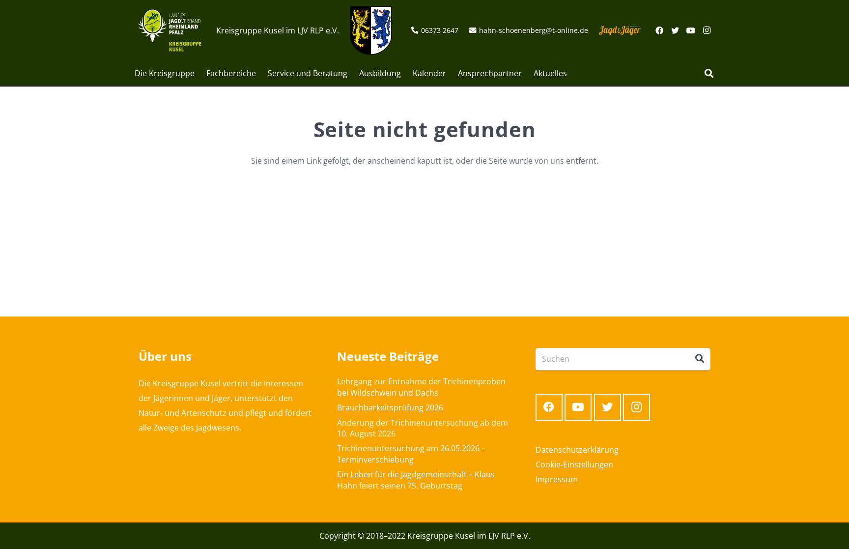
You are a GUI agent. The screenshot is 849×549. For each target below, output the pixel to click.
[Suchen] (709, 73)
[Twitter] (675, 30)
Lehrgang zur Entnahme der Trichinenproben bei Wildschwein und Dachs (421, 387)
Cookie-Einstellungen (574, 464)
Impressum (557, 479)
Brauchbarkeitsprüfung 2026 (390, 407)
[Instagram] (706, 30)
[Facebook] (659, 30)
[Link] (170, 30)
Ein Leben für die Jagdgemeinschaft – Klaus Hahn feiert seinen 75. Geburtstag (416, 480)
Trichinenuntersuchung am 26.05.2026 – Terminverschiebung (411, 453)
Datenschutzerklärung (577, 449)
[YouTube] (691, 30)
